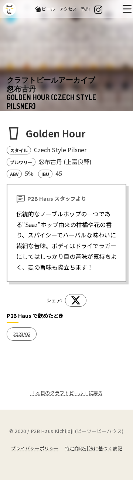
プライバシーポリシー (35, 448)
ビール (48, 9)
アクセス (68, 9)
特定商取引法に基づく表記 (93, 448)
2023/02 (21, 333)
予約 (85, 9)
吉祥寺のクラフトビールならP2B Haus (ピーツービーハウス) (9, 9)
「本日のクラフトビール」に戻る (67, 392)
